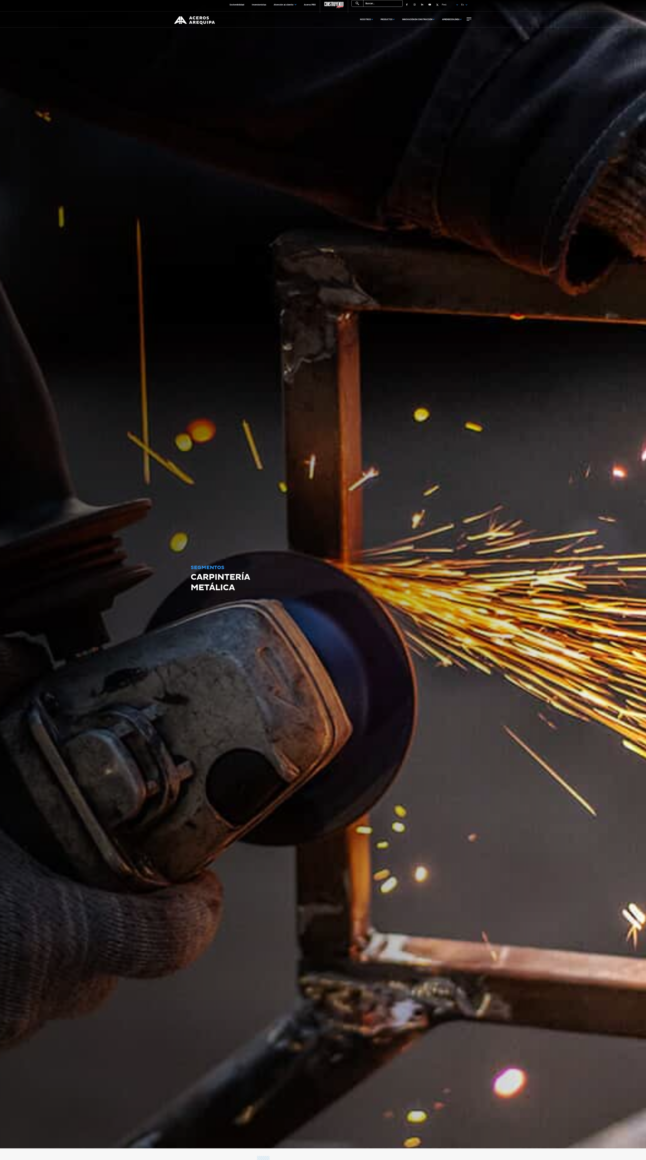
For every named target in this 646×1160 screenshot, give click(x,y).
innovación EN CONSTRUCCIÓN (417, 19)
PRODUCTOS (387, 19)
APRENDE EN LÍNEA (451, 19)
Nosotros (365, 19)
